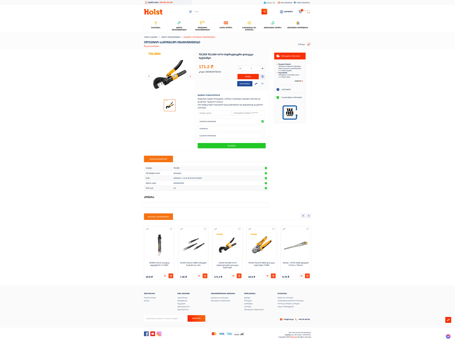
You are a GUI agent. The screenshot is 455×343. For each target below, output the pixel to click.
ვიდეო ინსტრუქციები (286, 306)
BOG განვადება (286, 3)
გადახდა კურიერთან (208, 121)
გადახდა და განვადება (220, 298)
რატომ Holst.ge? (150, 298)
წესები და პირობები (285, 298)
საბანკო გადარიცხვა (208, 136)
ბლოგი (146, 301)
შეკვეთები (181, 303)
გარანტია (248, 306)
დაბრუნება (248, 303)
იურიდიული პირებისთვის (220, 301)
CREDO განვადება (303, 3)
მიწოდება (248, 301)
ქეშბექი (247, 298)
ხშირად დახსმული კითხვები (289, 303)
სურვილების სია (183, 306)
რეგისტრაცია (182, 301)
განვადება (245, 84)
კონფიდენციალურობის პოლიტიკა (291, 301)
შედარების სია (183, 309)
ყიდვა (248, 76)
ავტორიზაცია (182, 298)
